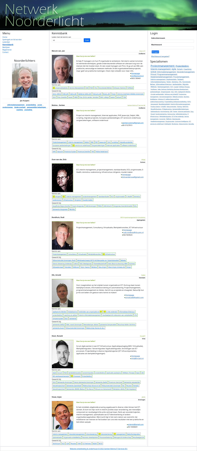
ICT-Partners (87, 443)
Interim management (60, 434)
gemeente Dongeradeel (108, 325)
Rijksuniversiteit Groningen (75, 328)
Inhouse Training (119, 88)
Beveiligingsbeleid (164, 104)
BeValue (94, 267)
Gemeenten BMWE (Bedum (75, 389)
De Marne (90, 389)
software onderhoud (129, 145)
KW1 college (104, 97)
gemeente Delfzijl (59, 325)
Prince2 (154, 74)
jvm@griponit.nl (137, 76)
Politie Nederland (102, 151)
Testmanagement (163, 87)
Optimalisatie (57, 437)
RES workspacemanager (61, 376)
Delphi (87, 142)
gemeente (72, 318)
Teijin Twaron (85, 267)
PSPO (189, 102)
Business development (90, 437)
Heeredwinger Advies (91, 325)
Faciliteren (154, 89)
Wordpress (175, 124)
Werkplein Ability (119, 389)
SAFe (176, 92)
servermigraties (88, 373)
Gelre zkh (73, 94)
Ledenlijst (6, 42)
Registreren (7, 50)
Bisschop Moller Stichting (126, 325)
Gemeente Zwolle (101, 382)
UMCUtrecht (107, 206)
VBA (92, 142)
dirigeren (78, 200)
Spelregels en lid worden (12, 39)
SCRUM (154, 72)
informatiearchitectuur (127, 312)
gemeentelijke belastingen (36, 107)
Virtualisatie (82, 254)
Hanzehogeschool (59, 386)
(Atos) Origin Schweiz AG (116, 267)
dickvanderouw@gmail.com (133, 177)
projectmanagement (90, 196)
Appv (138, 373)
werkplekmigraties (74, 373)
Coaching (188, 69)
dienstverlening (105, 434)
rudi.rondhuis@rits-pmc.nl (133, 232)
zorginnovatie (120, 196)
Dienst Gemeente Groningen (84, 382)
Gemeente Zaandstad (73, 386)
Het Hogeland (131, 389)
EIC (123, 386)
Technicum (56, 443)
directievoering (91, 434)
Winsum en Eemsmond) (103, 389)
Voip (172, 92)
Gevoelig (191, 124)
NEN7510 (185, 106)
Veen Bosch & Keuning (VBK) (118, 264)
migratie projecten (126, 142)
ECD (112, 196)
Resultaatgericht (138, 437)
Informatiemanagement (166, 72)
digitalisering (72, 312)
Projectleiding (87, 376)
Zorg (192, 111)
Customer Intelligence (182, 121)
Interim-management (158, 79)
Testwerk (180, 79)
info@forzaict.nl (137, 358)
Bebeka (123, 260)
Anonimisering (165, 111)
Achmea (132, 264)
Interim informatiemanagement (180, 104)
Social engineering (161, 114)
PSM (65, 373)
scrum (39, 105)
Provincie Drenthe (84, 151)
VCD (63, 443)
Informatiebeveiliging (158, 82)
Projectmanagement (60, 142)
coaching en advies (70, 315)
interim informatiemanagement (90, 315)
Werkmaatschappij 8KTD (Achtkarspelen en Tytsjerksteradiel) (98, 260)
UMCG (76, 264)
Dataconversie (183, 124)
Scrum (60, 373)
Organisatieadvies (60, 88)
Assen (70, 97)
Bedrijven (6, 47)
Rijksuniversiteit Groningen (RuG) (64, 260)
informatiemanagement (16, 105)
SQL (109, 142)
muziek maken (88, 200)
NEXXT (95, 443)
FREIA (100, 206)
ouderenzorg (57, 200)
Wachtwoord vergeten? (160, 56)
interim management (75, 142)
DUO (54, 97)
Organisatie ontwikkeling (72, 437)
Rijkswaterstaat (58, 267)
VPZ (93, 151)
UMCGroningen (91, 206)
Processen (75, 376)
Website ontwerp (178, 97)
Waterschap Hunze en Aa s (95, 328)
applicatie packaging (114, 373)
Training (179, 106)
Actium (119, 97)
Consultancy (72, 254)
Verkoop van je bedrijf (171, 94)
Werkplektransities (94, 254)
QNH (79, 443)
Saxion (112, 97)
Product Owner (155, 106)
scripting (115, 142)
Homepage (135, 73)
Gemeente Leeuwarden (132, 382)
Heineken (68, 267)
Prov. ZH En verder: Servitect (89, 97)
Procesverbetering (106, 437)
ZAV (142, 373)
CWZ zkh (65, 94)
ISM (87, 88)
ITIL (95, 88)
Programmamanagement (167, 74)
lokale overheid (20, 107)
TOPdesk (130, 88)
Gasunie (60, 151)
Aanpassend (154, 104)
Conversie (162, 119)
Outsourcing (171, 114)
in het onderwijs (110, 312)
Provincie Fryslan (70, 151)
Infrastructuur (109, 254)
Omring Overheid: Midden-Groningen (130, 94)
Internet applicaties (113, 145)
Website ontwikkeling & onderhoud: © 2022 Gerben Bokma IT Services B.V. (99, 449)
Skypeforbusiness (156, 109)
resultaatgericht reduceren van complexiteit (117, 315)
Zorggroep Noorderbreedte (122, 206)
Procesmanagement (181, 77)
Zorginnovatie (170, 121)
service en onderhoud (81, 145)
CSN (67, 443)
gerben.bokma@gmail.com (133, 123)
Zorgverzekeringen (98, 145)
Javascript (102, 142)
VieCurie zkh (97, 94)
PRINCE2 (154, 87)
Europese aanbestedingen (62, 145)
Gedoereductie (155, 111)
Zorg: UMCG (57, 94)
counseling (28, 110)
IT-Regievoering (167, 109)
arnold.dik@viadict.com (134, 297)
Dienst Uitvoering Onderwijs (62, 264)
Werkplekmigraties (165, 116)
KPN (54, 151)
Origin (129, 267)
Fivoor (114, 94)
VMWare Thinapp (129, 373)
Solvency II (161, 99)
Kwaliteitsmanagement (158, 121)
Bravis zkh (106, 94)
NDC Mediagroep (86, 264)
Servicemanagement (165, 97)
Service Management (76, 88)
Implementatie (171, 79)
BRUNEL (72, 209)
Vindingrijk (167, 124)
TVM (124, 97)
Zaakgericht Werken (59, 312)
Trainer (175, 111)
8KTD (100, 443)
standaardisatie (103, 196)
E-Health (129, 196)
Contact (5, 52)
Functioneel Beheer (105, 88)
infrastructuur (68, 200)
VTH (135, 315)
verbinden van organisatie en (90, 312)
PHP (96, 142)
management (119, 434)
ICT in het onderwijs (178, 116)
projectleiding (31, 105)
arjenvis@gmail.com (136, 424)
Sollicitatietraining (181, 114)
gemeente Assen (58, 328)
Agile (54, 373)
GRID (76, 97)
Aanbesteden (177, 84)
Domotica (175, 82)
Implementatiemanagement (162, 77)
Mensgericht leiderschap (122, 437)
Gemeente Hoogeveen (60, 209)
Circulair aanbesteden (157, 94)
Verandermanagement (77, 434)
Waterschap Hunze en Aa (91, 386)
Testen (168, 82)
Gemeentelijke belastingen (180, 109)
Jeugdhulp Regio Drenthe (61, 206)
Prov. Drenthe (62, 97)
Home (4, 37)
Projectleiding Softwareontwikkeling (175, 102)
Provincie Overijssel (115, 382)
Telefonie (169, 119)
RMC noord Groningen (74, 325)
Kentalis (136, 386)
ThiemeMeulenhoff (99, 264)
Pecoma (129, 386)
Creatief (176, 87)
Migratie (186, 84)
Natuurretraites (171, 106)
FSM (91, 88)
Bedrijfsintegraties (133, 434)
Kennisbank (7, 44)
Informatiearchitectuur (164, 84)
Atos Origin (102, 267)
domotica (137, 196)
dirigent (57, 196)
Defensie (76, 267)
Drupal (153, 114)
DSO (66, 318)
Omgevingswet (58, 318)
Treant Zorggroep (78, 206)
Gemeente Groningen (64, 382)
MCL (135, 206)
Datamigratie (176, 119)
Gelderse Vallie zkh (84, 94)
